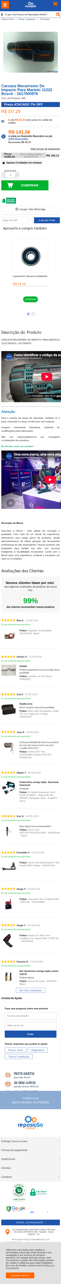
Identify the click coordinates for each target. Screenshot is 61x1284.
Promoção (44, 19)
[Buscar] (58, 14)
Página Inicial (8, 19)
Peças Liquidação (27, 19)
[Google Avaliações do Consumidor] (40, 1208)
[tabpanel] (30, 274)
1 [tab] (28, 314)
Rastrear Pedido (19, 1141)
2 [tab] (33, 314)
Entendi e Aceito (20, 1275)
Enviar (30, 1034)
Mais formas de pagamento (45, 149)
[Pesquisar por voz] (2, 14)
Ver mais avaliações (30, 990)
